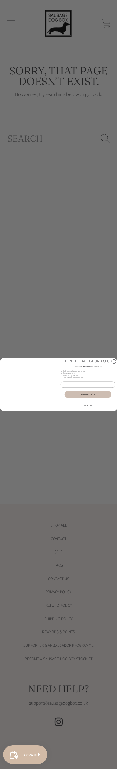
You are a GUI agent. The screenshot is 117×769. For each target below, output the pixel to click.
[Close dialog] (114, 361)
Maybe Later (88, 405)
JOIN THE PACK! (87, 394)
